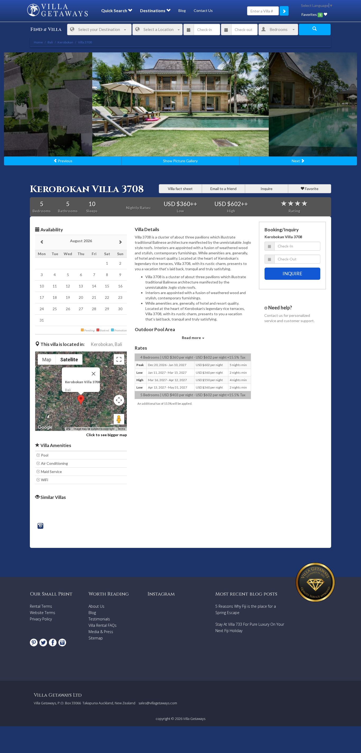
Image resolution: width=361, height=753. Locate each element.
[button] (80, 400)
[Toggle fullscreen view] (119, 359)
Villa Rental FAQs (103, 625)
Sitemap (96, 638)
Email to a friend (223, 188)
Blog (182, 10)
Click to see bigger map (106, 434)
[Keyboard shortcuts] (68, 429)
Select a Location (158, 29)
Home (38, 42)
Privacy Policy (41, 618)
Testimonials (99, 618)
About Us (96, 606)
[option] (180, 104)
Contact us (273, 315)
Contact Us (203, 10)
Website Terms (42, 612)
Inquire (266, 188)
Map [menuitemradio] (46, 359)
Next (296, 161)
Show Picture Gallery (180, 161)
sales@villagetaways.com (157, 703)
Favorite (311, 188)
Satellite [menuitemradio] (69, 359)
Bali (118, 344)
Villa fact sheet (180, 188)
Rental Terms (41, 606)
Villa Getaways (194, 718)
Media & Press (101, 631)
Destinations (153, 10)
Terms (121, 428)
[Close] (93, 373)
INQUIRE (292, 273)
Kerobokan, (102, 344)
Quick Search (114, 10)
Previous (64, 161)
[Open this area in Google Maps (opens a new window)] (45, 427)
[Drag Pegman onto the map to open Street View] (119, 419)
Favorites (311, 14)
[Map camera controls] (119, 400)
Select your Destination (99, 29)
